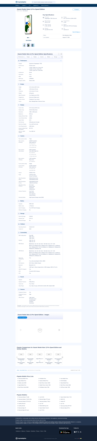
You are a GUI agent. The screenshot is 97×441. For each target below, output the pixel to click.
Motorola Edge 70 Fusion (45, 399)
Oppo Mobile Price (22, 380)
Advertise (33, 431)
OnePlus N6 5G (21, 405)
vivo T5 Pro (42, 410)
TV (29, 5)
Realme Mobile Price (44, 380)
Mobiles (17, 5)
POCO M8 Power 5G (44, 405)
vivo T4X (41, 403)
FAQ (45, 431)
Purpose (28, 431)
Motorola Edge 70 (22, 407)
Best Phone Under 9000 (66, 385)
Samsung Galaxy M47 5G (66, 405)
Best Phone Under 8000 (23, 387)
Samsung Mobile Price (23, 378)
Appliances (35, 5)
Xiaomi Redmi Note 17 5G (66, 397)
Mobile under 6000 (22, 382)
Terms (41, 431)
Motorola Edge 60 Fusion (23, 410)
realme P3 (63, 401)
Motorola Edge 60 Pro (65, 407)
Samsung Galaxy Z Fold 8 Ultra (25, 399)
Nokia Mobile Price (64, 382)
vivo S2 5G (42, 397)
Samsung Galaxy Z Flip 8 (45, 401)
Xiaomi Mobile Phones (23, 370)
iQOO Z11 (63, 399)
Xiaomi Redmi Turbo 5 (44, 407)
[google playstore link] (65, 433)
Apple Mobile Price (22, 385)
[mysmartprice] (21, 2)
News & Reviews (44, 5)
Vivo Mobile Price (64, 378)
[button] (32, 2)
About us (23, 431)
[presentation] (59, 54)
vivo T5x (62, 403)
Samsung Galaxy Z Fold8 (23, 397)
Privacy (37, 431)
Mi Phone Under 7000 (65, 387)
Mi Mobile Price (43, 378)
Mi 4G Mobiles (64, 380)
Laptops (23, 5)
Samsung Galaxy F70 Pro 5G (24, 401)
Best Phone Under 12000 (45, 382)
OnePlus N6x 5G (21, 403)
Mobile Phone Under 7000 (45, 385)
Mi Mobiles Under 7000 (44, 387)
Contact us (18, 431)
